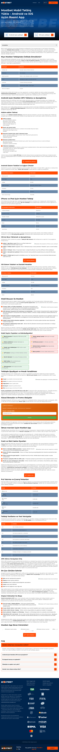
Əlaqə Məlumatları (31, 683)
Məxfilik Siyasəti (46, 681)
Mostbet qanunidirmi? (48, 683)
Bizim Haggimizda (31, 681)
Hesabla (29, 417)
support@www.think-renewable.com (8, 702)
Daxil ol (53, 2)
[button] (45, 3)
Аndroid (34, 2)
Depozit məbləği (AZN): (9, 410)
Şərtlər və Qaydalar (47, 684)
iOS (39, 2)
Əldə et (52, 748)
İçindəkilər (5, 45)
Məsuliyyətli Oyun (31, 684)
